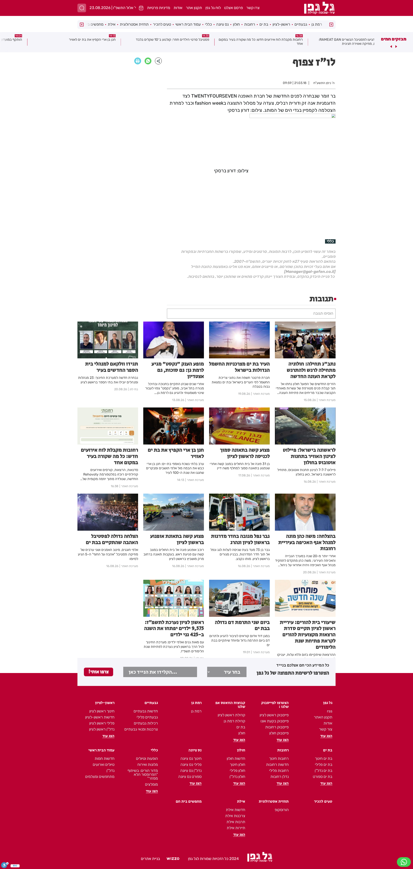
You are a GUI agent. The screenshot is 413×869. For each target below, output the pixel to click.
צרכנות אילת (235, 815)
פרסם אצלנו (233, 7)
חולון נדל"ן (237, 776)
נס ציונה (222, 24)
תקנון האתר (323, 717)
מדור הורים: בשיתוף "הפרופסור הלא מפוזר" (143, 774)
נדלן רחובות (279, 776)
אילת (112, 24)
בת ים (263, 24)
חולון (236, 24)
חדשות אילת (235, 809)
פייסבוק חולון (279, 733)
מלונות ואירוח (147, 764)
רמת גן (316, 24)
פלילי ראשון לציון (101, 723)
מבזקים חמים (393, 39)
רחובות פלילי (279, 770)
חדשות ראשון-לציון (99, 717)
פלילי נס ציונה (191, 764)
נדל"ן (110, 770)
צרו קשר (253, 7)
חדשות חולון (236, 758)
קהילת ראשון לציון (231, 715)
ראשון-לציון (281, 24)
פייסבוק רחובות (277, 727)
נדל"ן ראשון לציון (101, 729)
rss (329, 711)
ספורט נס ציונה (190, 776)
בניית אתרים (150, 858)
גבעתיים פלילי (147, 717)
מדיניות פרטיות (158, 7)
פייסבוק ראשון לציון (274, 715)
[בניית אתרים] (172, 859)
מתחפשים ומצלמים (99, 776)
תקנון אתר (194, 7)
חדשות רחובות (277, 764)
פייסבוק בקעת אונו (274, 721)
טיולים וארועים (103, 764)
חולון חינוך (237, 764)
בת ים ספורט (322, 776)
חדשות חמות (104, 758)
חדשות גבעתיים (146, 711)
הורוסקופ (282, 809)
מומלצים (151, 784)
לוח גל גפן (213, 7)
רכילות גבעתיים (146, 723)
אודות (178, 7)
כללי (208, 24)
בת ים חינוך (323, 758)
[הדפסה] (137, 61)
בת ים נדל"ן (323, 770)
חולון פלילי (237, 770)
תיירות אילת (236, 827)
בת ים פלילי (323, 764)
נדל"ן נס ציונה (191, 770)
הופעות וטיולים (147, 758)
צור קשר (325, 729)
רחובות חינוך (279, 758)
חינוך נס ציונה (191, 758)
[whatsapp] (148, 61)
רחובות (249, 24)
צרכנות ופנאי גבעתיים (141, 729)
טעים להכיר (162, 24)
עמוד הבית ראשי (188, 24)
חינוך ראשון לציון (101, 711)
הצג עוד (326, 736)
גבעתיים (300, 24)
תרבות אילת (236, 821)
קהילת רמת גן (234, 721)
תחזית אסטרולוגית (134, 24)
